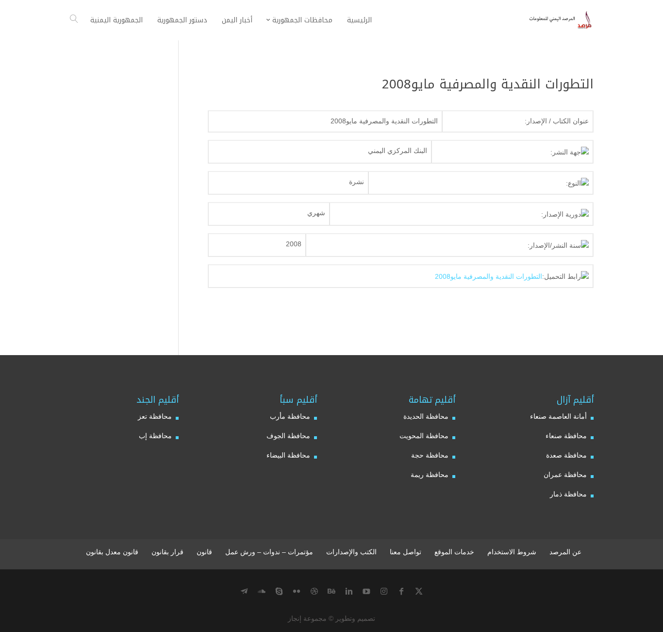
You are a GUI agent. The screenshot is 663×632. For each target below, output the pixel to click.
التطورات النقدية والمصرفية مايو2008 (488, 276)
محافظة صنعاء (566, 436)
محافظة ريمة (429, 474)
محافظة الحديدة (425, 416)
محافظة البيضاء (288, 455)
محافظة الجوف (288, 436)
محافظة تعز (155, 416)
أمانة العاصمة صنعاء (558, 416)
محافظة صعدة (566, 455)
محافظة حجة (429, 455)
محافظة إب (155, 436)
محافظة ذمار (568, 494)
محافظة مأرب (290, 416)
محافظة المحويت (423, 436)
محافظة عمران (565, 474)
